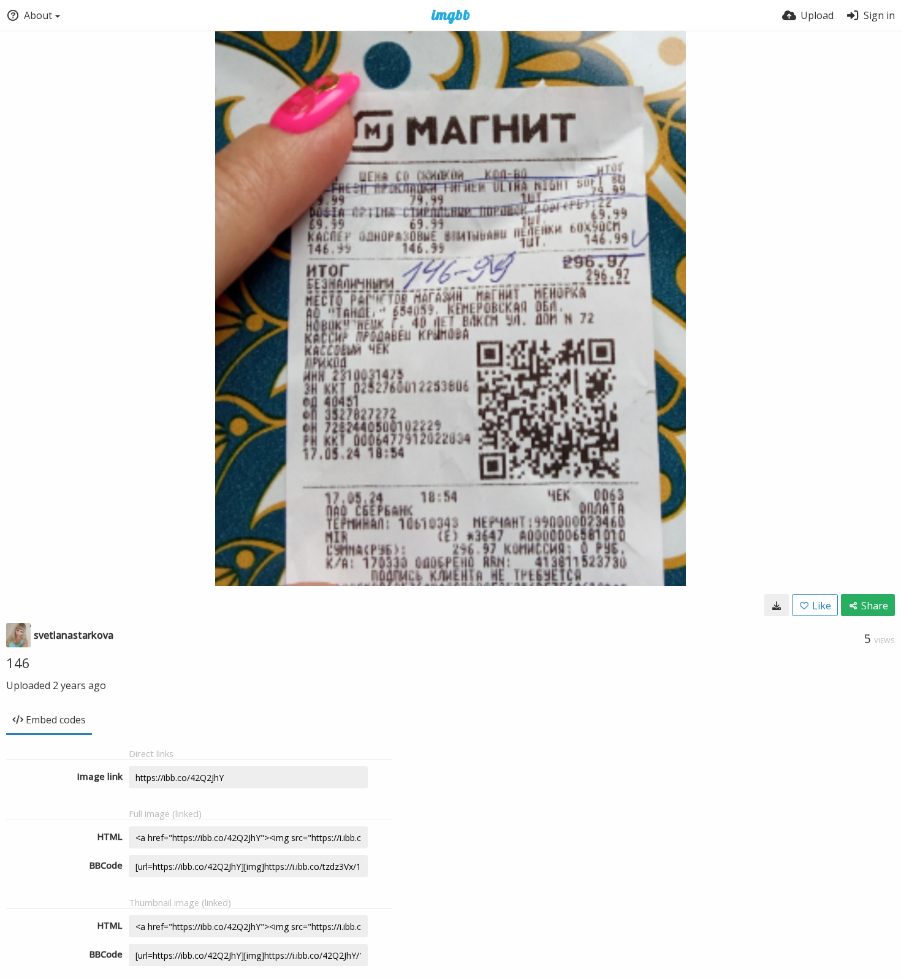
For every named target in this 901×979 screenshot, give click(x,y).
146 (18, 662)
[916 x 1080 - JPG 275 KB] (776, 605)
